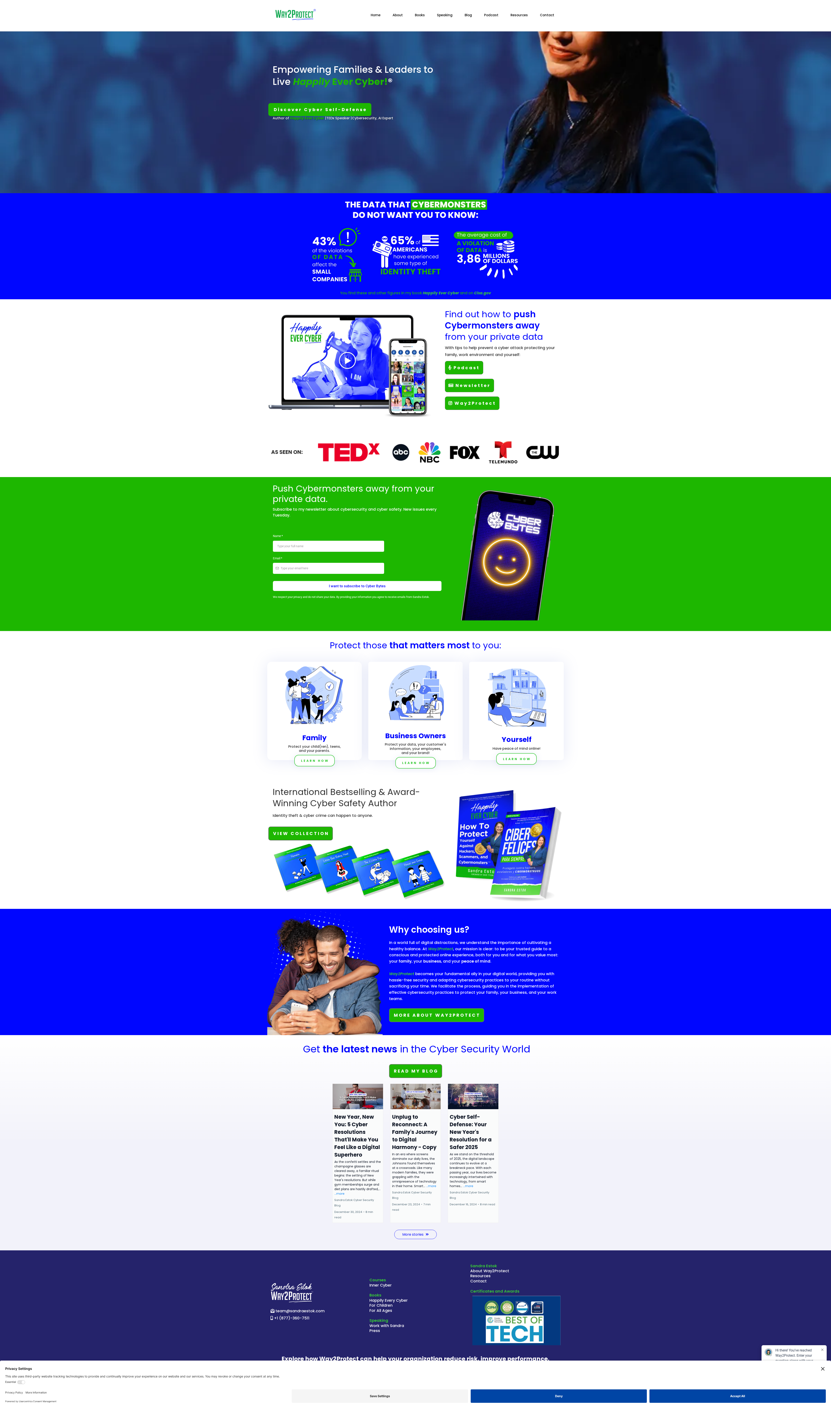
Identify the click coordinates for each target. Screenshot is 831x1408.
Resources (519, 15)
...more (339, 1193)
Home (375, 15)
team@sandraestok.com (300, 1311)
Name (278, 536)
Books (420, 15)
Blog (468, 15)
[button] (358, 1153)
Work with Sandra (386, 1325)
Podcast (491, 15)
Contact (547, 15)
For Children (381, 1305)
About (398, 15)
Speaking (445, 15)
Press (374, 1330)
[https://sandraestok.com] (295, 15)
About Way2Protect (489, 1271)
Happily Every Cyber (388, 1300)
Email (277, 558)
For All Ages (380, 1310)
